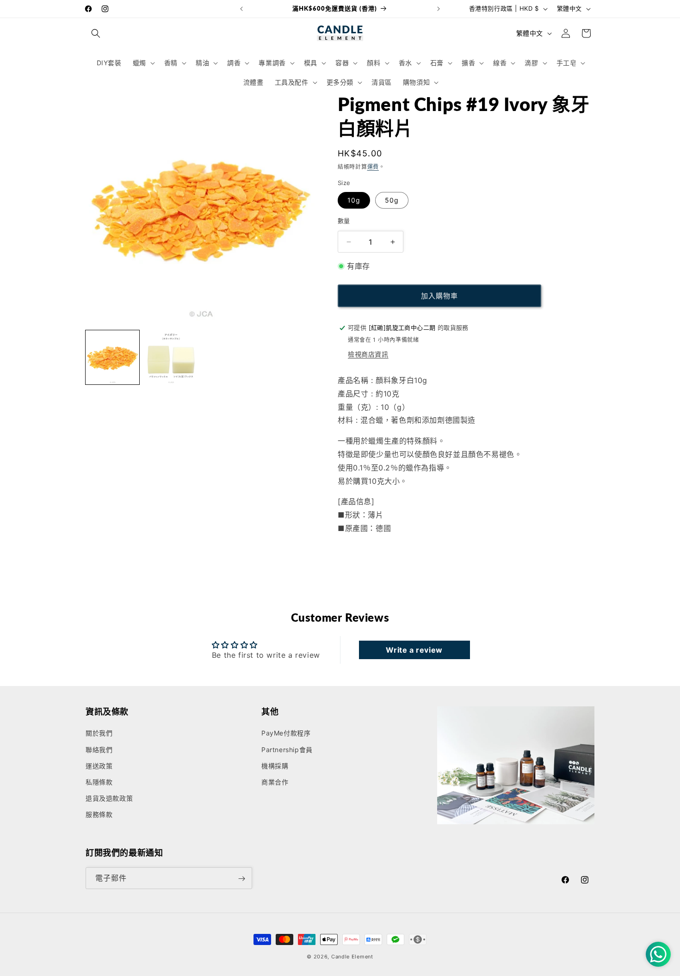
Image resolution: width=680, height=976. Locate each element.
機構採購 (274, 766)
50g (392, 200)
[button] (96, 33)
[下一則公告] (438, 9)
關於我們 (99, 733)
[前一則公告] (241, 9)
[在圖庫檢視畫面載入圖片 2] (171, 357)
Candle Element (352, 956)
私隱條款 (99, 782)
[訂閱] (241, 879)
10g (353, 200)
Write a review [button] (414, 650)
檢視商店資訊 (368, 354)
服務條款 (99, 815)
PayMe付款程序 (285, 733)
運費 (373, 166)
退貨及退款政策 (109, 798)
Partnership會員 (287, 750)
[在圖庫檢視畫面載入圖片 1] (112, 357)
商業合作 (274, 782)
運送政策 (99, 766)
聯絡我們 (99, 750)
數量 (344, 220)
